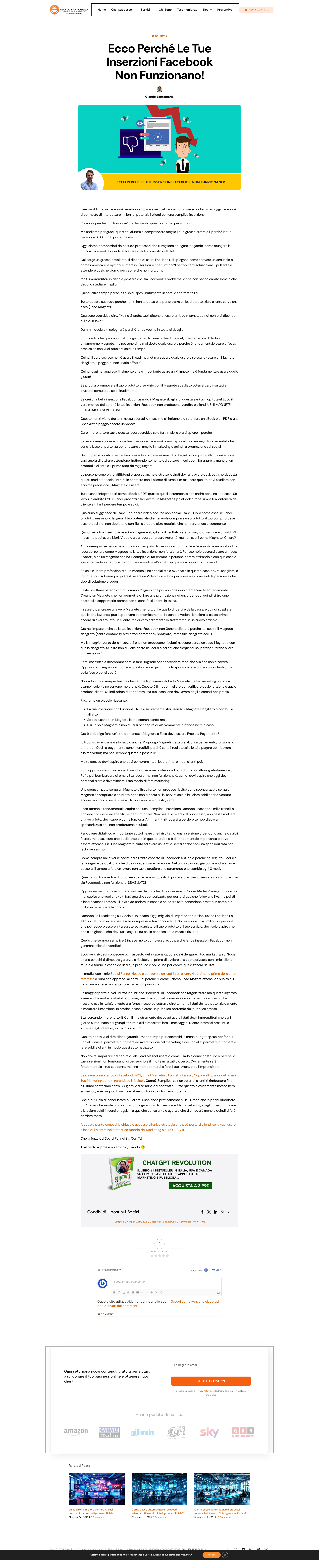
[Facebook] (202, 1212)
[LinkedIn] (215, 1212)
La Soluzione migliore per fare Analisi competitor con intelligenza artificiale (91, 1511)
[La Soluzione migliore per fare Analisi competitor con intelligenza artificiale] (97, 1489)
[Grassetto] (114, 1292)
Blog (155, 36)
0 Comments (184, 1221)
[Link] (151, 1292)
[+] (160, 1292)
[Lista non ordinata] (137, 1292)
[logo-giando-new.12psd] (69, 6)
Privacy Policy (203, 1391)
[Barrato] (128, 1292)
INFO (189, 1554)
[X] (209, 1212)
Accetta (212, 1554)
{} (156, 1292)
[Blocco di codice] (147, 1292)
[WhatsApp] (222, 1212)
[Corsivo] (119, 1292)
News (163, 36)
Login (218, 1269)
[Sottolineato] (123, 1292)
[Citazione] (142, 1292)
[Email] (228, 1212)
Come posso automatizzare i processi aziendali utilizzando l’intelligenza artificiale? (157, 1511)
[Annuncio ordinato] (133, 1292)
